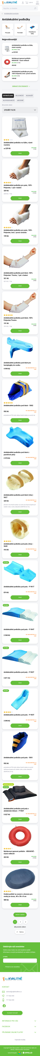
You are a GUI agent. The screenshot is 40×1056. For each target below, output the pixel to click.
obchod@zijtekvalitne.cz (14, 991)
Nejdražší (29, 95)
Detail (20, 153)
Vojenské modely (20, 1040)
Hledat (35, 8)
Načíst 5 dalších (20, 914)
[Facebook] (4, 1005)
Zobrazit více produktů (20, 86)
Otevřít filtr (9, 110)
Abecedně (20, 100)
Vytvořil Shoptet (12, 1053)
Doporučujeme (8, 95)
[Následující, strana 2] (20, 922)
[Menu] (37, 2)
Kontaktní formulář (12, 1013)
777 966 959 (10, 996)
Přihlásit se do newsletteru (12, 967)
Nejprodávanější (8, 100)
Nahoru (21, 932)
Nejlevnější (19, 95)
